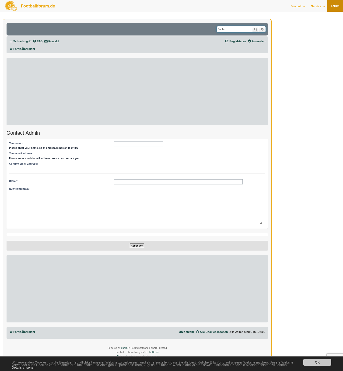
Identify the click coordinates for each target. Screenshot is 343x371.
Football (296, 6)
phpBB (125, 348)
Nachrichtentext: (19, 188)
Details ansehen (23, 367)
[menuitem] (37, 41)
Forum (335, 6)
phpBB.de (153, 352)
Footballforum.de (38, 6)
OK (317, 362)
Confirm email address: (23, 163)
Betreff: (13, 181)
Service (316, 6)
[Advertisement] (137, 91)
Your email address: (21, 153)
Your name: (16, 143)
